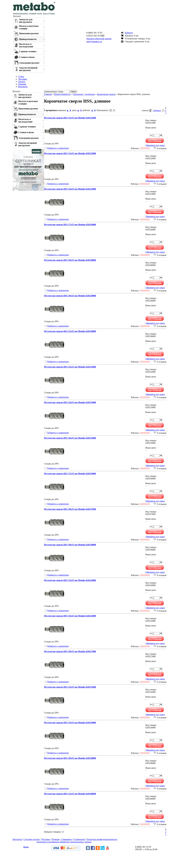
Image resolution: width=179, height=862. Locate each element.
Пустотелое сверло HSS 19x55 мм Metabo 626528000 (70, 260)
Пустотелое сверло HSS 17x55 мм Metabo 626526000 (70, 224)
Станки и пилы (27, 57)
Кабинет (129, 33)
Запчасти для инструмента (25, 20)
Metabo (26, 847)
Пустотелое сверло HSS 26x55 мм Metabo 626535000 (70, 438)
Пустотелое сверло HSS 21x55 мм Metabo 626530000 (70, 331)
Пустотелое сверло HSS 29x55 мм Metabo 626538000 (70, 758)
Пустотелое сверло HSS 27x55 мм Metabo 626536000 (70, 473)
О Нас (21, 76)
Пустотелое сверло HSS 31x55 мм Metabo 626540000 (70, 794)
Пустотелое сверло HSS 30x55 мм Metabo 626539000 (70, 545)
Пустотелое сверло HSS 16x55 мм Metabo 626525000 (70, 616)
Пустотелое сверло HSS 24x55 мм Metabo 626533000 (70, 402)
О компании (79, 839)
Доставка (22, 79)
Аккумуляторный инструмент (28, 69)
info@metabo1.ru (94, 41)
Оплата (21, 81)
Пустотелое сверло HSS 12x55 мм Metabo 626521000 (70, 118)
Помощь (22, 84)
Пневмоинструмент (29, 33)
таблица (157, 110)
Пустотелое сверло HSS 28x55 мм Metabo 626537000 (70, 509)
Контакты (23, 86)
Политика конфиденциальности (102, 839)
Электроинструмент (29, 63)
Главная (48, 94)
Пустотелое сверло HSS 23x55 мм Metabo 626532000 (70, 367)
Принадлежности (27, 39)
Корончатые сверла (106, 94)
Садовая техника (27, 51)
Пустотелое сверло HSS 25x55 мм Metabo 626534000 (70, 722)
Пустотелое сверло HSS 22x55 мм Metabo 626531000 (70, 687)
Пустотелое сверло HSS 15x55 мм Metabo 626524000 (70, 580)
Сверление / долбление (84, 94)
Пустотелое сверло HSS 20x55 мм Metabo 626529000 (70, 295)
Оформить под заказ (155, 145)
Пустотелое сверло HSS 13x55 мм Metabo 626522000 (70, 153)
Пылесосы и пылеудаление (26, 45)
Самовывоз (66, 839)
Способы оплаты (31, 839)
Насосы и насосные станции (29, 27)
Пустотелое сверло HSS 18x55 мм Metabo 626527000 (70, 651)
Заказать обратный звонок (98, 38)
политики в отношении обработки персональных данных (64, 842)
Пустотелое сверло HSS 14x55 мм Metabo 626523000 (70, 189)
